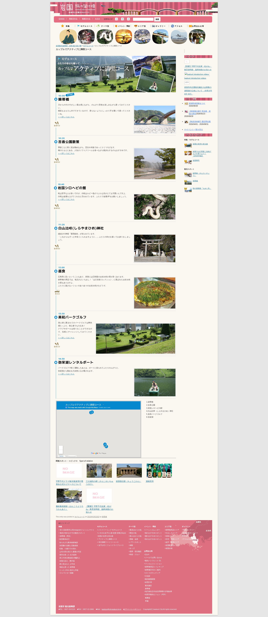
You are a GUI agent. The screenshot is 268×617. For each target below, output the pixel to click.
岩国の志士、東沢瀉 (67, 561)
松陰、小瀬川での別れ (67, 549)
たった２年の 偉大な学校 (68, 570)
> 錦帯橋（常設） (65, 536)
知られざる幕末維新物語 (68, 542)
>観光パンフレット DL (152, 561)
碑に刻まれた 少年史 (67, 564)
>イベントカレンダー (152, 530)
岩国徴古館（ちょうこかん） (128, 481)
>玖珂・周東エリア (172, 539)
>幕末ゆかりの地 (135, 530)
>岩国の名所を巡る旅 (105, 536)
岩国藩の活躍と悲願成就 (68, 546)
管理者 (104, 517)
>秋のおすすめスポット (153, 539)
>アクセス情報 (187, 539)
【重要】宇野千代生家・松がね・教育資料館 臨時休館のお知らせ (99, 509)
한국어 (97, 19)
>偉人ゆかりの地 (135, 536)
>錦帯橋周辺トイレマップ (154, 567)
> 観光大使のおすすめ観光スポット (72, 533)
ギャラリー (161, 26)
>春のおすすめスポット (153, 533)
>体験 (131, 545)
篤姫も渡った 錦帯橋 (67, 567)
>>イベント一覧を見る (193, 129)
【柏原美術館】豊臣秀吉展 (200, 121)
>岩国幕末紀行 (64, 539)
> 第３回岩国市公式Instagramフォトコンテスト (76, 530)
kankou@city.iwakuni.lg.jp (111, 609)
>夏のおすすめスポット (153, 536)
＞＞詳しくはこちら (66, 117)
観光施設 (148, 586)
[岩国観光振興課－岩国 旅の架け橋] (78, 9)
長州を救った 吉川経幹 (68, 555)
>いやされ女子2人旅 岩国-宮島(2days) (111, 533)
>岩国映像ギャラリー (190, 533)
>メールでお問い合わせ (153, 558)
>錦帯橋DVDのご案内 (152, 570)
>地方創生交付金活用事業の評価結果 (158, 591)
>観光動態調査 (149, 579)
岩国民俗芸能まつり (197, 103)
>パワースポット (135, 542)
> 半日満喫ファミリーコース (108, 542)
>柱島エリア (169, 536)
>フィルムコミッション (153, 564)
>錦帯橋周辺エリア (172, 530)
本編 (146, 601)
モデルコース (88, 46)
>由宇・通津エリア (172, 542)
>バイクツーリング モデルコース (109, 530)
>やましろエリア (171, 533)
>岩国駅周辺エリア (172, 545)
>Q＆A (146, 554)
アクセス (179, 26)
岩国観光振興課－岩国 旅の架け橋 (68, 46)
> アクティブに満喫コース (107, 539)
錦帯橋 (147, 589)
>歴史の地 (132, 533)
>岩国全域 (168, 548)
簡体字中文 (73, 19)
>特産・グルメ (134, 554)
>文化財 (147, 576)
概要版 (147, 598)
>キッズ (132, 548)
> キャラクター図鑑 (66, 573)
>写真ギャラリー (188, 530)
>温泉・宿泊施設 (135, 551)
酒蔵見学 (150, 481)
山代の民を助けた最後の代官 (70, 552)
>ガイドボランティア (152, 573)
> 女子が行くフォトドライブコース (110, 545)
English (61, 19)
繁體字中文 (86, 19)
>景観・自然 (133, 539)
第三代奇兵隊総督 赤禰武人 (69, 558)
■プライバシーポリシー (132, 609)
